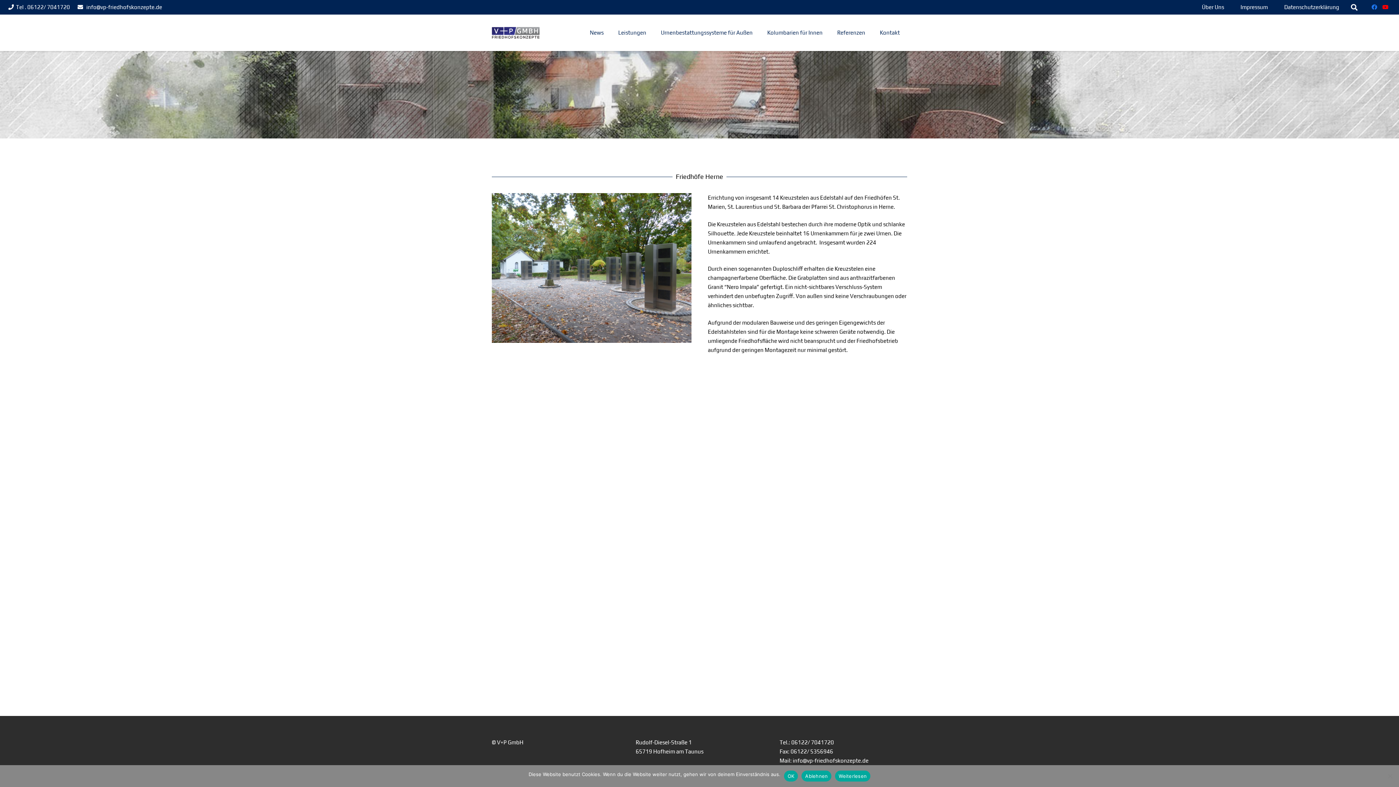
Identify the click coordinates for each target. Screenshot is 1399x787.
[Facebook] (1374, 7)
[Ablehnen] (1390, 776)
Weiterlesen (853, 776)
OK (791, 776)
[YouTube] (1385, 7)
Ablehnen (816, 776)
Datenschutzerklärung (1311, 7)
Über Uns (1213, 7)
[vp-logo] (516, 33)
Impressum (1254, 7)
